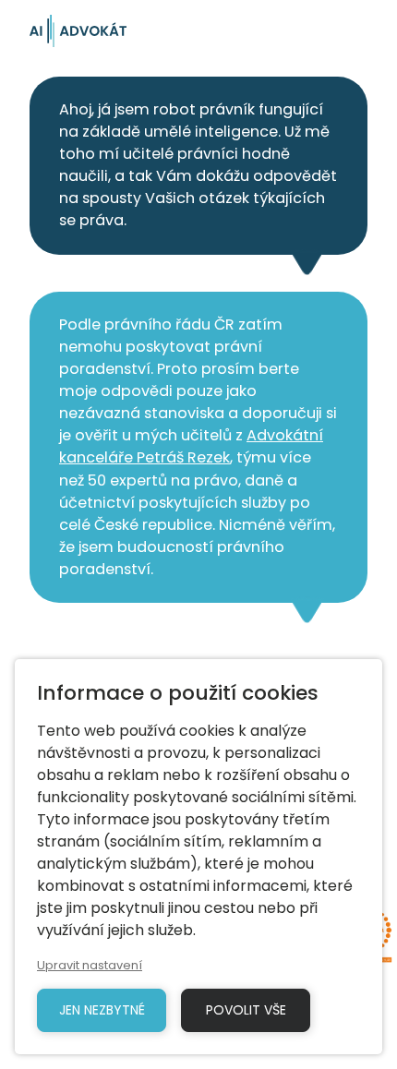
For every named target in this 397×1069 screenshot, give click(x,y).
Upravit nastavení (89, 965)
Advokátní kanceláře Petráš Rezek (191, 446)
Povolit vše (246, 1010)
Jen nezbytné (102, 1010)
